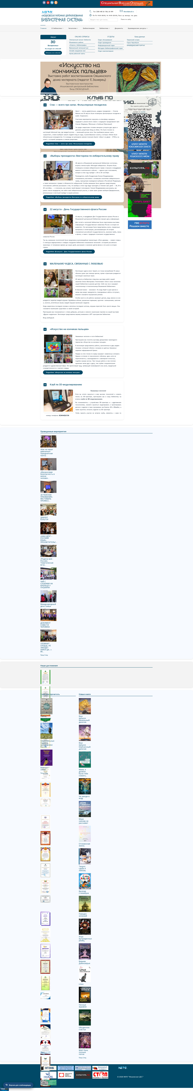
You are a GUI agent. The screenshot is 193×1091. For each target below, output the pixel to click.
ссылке (143, 112)
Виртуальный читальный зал (78, 48)
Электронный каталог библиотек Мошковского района (80, 41)
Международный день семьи (48, 605)
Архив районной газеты (77, 53)
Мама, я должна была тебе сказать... (83, 772)
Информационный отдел (106, 45)
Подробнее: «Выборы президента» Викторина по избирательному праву (72, 197)
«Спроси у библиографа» (78, 45)
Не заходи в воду (84, 797)
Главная (43, 28)
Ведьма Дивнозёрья (84, 962)
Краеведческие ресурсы (137, 28)
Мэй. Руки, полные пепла (83, 1052)
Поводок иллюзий (83, 915)
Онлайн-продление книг (77, 51)
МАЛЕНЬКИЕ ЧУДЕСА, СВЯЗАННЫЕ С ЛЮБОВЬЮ (76, 263)
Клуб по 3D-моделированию (66, 384)
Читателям (72, 28)
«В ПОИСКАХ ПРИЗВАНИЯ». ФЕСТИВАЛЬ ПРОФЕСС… (46, 498)
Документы (119, 28)
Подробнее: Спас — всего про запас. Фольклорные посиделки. (69, 144)
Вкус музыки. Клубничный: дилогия (85, 746)
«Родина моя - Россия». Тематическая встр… (46, 562)
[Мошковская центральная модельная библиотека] (44, 2)
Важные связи (44, 768)
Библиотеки (104, 28)
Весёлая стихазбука (84, 892)
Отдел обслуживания (105, 40)
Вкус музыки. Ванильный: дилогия (84, 719)
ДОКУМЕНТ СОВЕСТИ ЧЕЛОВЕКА (45, 625)
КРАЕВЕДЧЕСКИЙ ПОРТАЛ (136, 45)
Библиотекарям (89, 28)
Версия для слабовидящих (20, 1085)
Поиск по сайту (126, 19)
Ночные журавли (83, 1006)
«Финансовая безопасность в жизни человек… (47, 475)
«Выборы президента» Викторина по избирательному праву (84, 155)
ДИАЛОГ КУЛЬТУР (44, 518)
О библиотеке (57, 28)
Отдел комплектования (105, 51)
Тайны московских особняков (45, 718)
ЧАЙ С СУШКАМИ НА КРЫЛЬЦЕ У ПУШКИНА (46, 584)
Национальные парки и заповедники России (47, 744)
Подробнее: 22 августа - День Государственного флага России (69, 251)
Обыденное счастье (84, 1028)
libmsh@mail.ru (129, 11)
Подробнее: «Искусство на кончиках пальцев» (63, 372)
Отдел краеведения (104, 43)
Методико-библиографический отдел (110, 48)
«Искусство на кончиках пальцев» (69, 329)
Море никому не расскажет (83, 821)
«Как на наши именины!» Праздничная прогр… (46, 452)
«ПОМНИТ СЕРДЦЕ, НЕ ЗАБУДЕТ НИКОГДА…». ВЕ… (46, 647)
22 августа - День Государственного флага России (78, 209)
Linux (81, 984)
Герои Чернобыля (133, 43)
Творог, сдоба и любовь (82, 868)
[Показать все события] (53, 53)
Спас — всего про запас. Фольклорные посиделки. (78, 104)
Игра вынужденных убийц (85, 938)
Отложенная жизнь (84, 845)
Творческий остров (133, 40)
